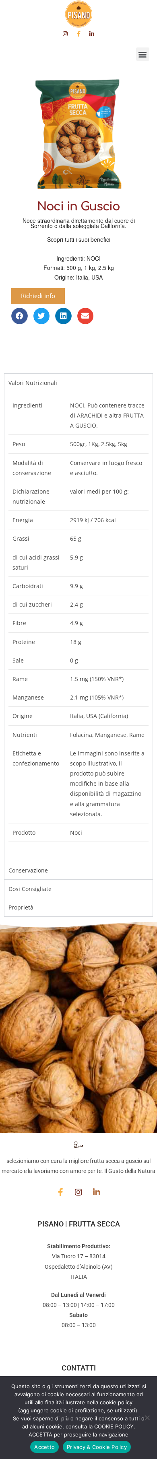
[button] (142, 54)
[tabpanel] (78, 626)
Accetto (44, 1447)
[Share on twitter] (41, 316)
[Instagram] (65, 33)
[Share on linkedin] (63, 316)
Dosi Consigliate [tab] (30, 889)
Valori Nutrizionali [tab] (32, 383)
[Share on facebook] (19, 316)
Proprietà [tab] (20, 907)
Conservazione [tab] (28, 870)
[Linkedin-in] (91, 33)
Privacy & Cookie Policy (97, 1447)
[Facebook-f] (78, 33)
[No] (147, 1418)
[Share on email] (85, 316)
